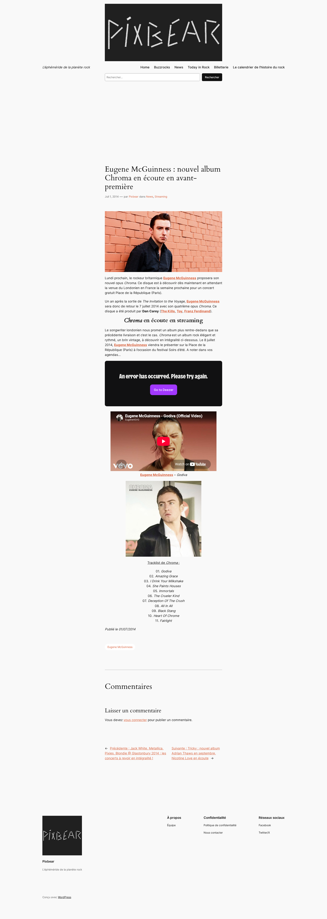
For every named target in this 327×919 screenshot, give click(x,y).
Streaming (161, 196)
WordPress (64, 897)
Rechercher (212, 77)
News (149, 196)
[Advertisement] (163, 115)
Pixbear (133, 196)
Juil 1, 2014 (112, 196)
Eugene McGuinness (119, 647)
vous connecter (135, 720)
